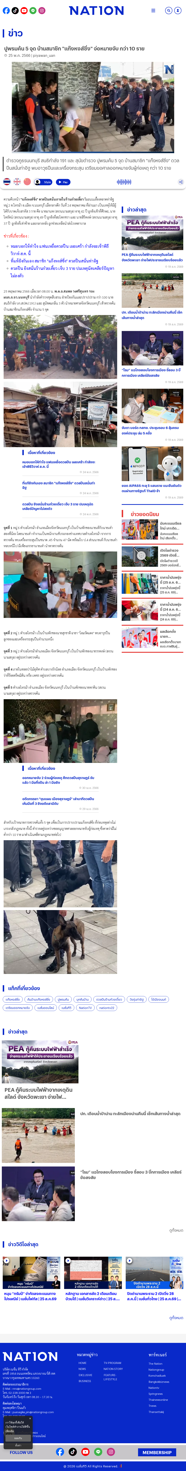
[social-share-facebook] (6, 10)
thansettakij (156, 1412)
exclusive (85, 1375)
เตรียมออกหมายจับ (18, 1008)
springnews (156, 1394)
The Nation (155, 1363)
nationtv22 (106, 1008)
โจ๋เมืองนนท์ (158, 999)
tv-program (112, 1363)
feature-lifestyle (110, 1377)
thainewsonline (158, 1399)
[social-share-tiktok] (15, 10)
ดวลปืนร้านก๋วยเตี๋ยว (109, 999)
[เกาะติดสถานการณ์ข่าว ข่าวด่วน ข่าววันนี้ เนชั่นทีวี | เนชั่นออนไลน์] (96, 10)
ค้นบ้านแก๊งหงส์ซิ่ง (38, 999)
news (82, 1369)
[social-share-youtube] (24, 10)
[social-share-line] (33, 10)
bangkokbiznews (159, 1382)
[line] (98, 1455)
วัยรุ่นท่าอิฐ (137, 999)
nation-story (113, 1369)
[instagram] (111, 1455)
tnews (152, 1405)
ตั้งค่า (18, 1445)
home (82, 1363)
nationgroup (156, 1369)
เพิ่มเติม (9, 1431)
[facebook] (60, 1455)
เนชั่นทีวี (66, 1008)
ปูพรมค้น (63, 999)
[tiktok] (73, 1455)
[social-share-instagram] (41, 10)
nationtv (154, 1388)
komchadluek (157, 1375)
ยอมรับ (18, 1438)
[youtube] (85, 1455)
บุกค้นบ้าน (82, 999)
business (85, 1381)
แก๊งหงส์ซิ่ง (13, 999)
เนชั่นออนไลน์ (45, 1008)
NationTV (85, 1008)
